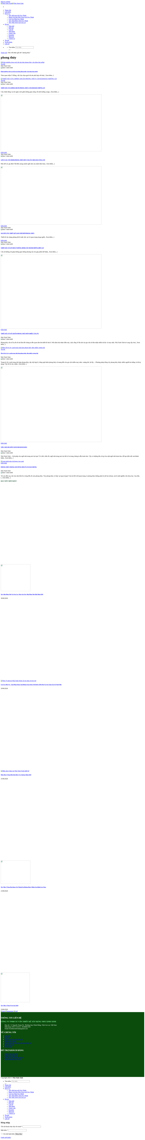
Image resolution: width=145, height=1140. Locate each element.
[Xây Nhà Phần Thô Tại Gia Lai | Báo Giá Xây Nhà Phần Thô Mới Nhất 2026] (15, 590)
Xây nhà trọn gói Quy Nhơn (17, 15)
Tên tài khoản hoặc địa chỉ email (11, 1126)
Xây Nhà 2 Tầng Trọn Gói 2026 (9, 1005)
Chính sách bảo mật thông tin (14, 1039)
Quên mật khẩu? (6, 1137)
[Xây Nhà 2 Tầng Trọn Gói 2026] (15, 1002)
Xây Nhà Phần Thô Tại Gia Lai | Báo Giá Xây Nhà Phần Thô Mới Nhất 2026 (22, 594)
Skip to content (5, 1)
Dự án (7, 24)
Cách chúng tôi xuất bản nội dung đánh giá (18, 1043)
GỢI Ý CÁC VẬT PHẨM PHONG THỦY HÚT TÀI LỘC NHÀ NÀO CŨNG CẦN (23, 160)
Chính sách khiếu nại (11, 1056)
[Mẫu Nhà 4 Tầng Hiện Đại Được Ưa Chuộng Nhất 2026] (15, 771)
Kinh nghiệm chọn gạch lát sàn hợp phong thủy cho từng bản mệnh (19, 71)
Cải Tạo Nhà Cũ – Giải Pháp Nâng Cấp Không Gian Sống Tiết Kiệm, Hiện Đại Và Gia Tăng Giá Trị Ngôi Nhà (31, 684)
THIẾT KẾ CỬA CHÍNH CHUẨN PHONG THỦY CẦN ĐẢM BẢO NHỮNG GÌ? (23, 88)
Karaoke (11, 35)
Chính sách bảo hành (11, 1054)
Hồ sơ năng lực (9, 1045)
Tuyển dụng (8, 42)
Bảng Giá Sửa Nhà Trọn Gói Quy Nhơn (21, 17)
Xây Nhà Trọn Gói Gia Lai (17, 22)
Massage (11, 37)
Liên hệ (7, 44)
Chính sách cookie (10, 1041)
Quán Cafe (12, 33)
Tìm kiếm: (12, 47)
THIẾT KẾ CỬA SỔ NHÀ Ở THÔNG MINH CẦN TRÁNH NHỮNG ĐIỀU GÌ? (22, 248)
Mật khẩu (4, 1130)
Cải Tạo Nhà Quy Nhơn (16, 19)
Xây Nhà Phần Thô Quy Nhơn (18, 21)
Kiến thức (4, 152)
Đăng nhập (19, 1134)
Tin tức (7, 40)
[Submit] (5, 1083)
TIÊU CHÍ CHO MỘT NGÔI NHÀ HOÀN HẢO (14, 447)
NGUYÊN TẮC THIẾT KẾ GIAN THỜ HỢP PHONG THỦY (17, 233)
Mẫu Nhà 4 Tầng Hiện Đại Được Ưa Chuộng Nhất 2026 (16, 775)
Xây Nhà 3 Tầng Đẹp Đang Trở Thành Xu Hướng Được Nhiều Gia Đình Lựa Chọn (23, 887)
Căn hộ (11, 29)
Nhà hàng (12, 31)
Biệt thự (11, 28)
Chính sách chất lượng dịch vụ (14, 1057)
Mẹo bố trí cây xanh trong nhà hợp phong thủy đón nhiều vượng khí (19, 353)
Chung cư (12, 38)
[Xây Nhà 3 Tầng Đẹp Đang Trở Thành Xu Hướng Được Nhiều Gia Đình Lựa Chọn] (15, 883)
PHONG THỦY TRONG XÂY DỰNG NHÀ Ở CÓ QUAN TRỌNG (19, 467)
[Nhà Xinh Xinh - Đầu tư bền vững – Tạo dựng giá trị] (12, 3)
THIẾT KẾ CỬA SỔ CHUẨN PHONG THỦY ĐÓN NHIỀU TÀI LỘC (20, 333)
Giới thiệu (8, 12)
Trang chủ (8, 10)
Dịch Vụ (7, 14)
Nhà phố (11, 26)
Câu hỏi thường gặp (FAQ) (13, 1059)
